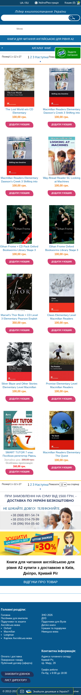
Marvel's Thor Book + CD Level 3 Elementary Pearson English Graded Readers (19, 317)
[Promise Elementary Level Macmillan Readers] (61, 361)
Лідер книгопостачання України (40, 11)
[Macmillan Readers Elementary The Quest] (61, 430)
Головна (5, 615)
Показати (54, 57)
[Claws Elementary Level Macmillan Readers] (61, 293)
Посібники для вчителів (14, 618)
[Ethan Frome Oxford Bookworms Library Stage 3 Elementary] (61, 224)
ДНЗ (43, 618)
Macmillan (9, 631)
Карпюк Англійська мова (18, 638)
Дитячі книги (48, 625)
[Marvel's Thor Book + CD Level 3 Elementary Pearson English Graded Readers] (19, 293)
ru (27, 3)
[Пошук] (74, 18)
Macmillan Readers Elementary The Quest (61, 454)
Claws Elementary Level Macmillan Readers (61, 316)
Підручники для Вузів (53, 621)
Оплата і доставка (11, 656)
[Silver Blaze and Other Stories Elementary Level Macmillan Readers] (19, 361)
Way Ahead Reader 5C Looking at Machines (61, 179)
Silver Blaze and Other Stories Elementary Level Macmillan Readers (19, 385)
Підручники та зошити (13, 621)
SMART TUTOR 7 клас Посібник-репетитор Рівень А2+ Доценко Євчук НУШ (19, 454)
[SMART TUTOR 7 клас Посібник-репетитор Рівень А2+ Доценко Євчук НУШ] (19, 430)
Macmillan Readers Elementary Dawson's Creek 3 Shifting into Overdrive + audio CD (61, 111)
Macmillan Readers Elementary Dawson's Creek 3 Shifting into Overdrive (19, 180)
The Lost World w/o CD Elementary (19, 111)
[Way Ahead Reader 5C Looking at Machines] (61, 156)
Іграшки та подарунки (53, 628)
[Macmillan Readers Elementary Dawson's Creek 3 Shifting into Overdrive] (19, 156)
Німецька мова (49, 631)
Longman (9, 634)
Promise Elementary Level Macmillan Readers (61, 385)
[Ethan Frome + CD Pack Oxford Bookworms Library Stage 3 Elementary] (19, 224)
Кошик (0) (70, 2)
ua (21, 3)
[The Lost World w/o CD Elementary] (19, 87)
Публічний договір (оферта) (16, 663)
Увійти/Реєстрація (48, 2)
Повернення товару (12, 659)
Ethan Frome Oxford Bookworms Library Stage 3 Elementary (61, 248)
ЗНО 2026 (47, 615)
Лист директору (16, 680)
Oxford (7, 628)
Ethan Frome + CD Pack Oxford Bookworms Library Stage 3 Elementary (19, 248)
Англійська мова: (11, 625)
